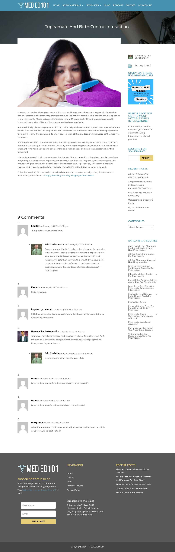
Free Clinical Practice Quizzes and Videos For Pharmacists (142, 281)
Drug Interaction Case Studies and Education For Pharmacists (141, 268)
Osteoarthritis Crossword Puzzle (132, 488)
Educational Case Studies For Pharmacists (140, 275)
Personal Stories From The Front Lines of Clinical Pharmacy (141, 308)
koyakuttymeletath (42, 309)
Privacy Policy (73, 490)
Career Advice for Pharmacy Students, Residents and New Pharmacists (142, 248)
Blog (107, 5)
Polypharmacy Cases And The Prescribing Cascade (140, 329)
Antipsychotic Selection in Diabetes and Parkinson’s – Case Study (140, 184)
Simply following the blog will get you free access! (69, 175)
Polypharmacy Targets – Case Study (133, 484)
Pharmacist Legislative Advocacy (139, 323)
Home (56, 5)
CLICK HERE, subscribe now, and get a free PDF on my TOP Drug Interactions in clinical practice (140, 133)
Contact (130, 5)
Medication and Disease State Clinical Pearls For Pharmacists (140, 296)
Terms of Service (75, 486)
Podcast (118, 5)
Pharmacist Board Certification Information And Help (140, 316)
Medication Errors (137, 302)
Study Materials (71, 5)
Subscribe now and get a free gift (39, 490)
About (70, 481)
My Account (145, 5)
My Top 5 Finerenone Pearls (129, 492)
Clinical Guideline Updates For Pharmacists (141, 255)
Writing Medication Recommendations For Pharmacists (139, 336)
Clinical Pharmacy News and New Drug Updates (142, 261)
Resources (93, 5)
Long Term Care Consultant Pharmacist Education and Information (141, 288)
